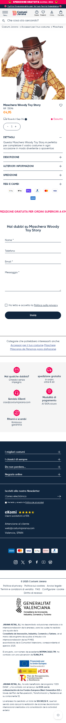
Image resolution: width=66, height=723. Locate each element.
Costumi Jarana (10, 27)
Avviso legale (54, 586)
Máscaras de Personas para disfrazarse (33, 349)
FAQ (37, 589)
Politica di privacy (12, 586)
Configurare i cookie (53, 589)
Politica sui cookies (34, 586)
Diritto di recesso (33, 593)
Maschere (58, 27)
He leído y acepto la (26, 502)
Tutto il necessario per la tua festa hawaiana (33, 6)
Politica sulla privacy (46, 305)
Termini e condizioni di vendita (17, 589)
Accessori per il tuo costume (35, 27)
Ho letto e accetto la (33, 305)
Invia (33, 315)
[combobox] (33, 21)
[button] (61, 13)
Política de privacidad (34, 502)
